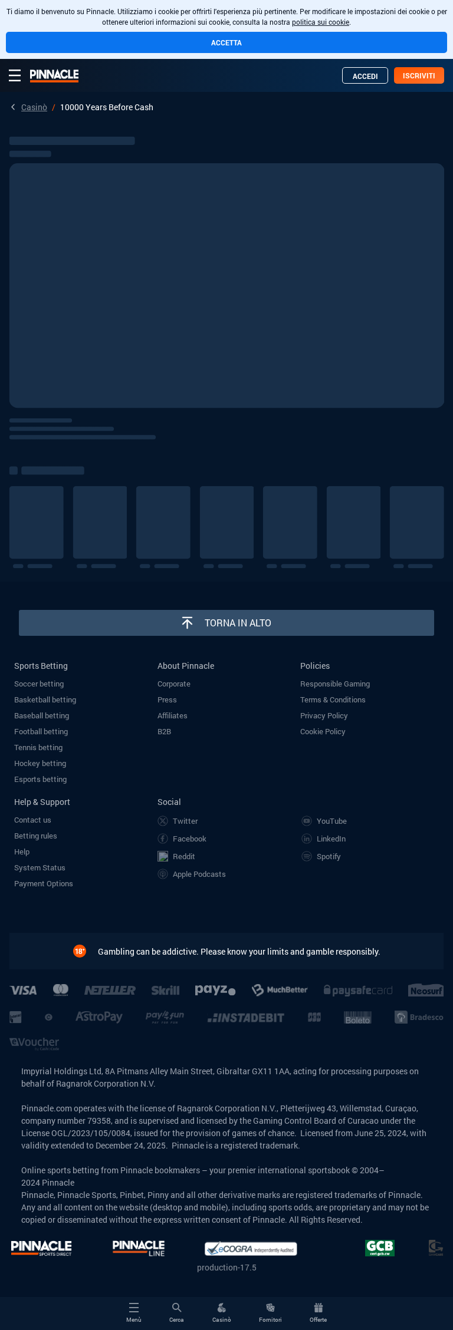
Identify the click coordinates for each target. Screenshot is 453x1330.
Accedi (365, 76)
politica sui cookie (320, 22)
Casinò (34, 107)
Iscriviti (419, 75)
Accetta (226, 42)
